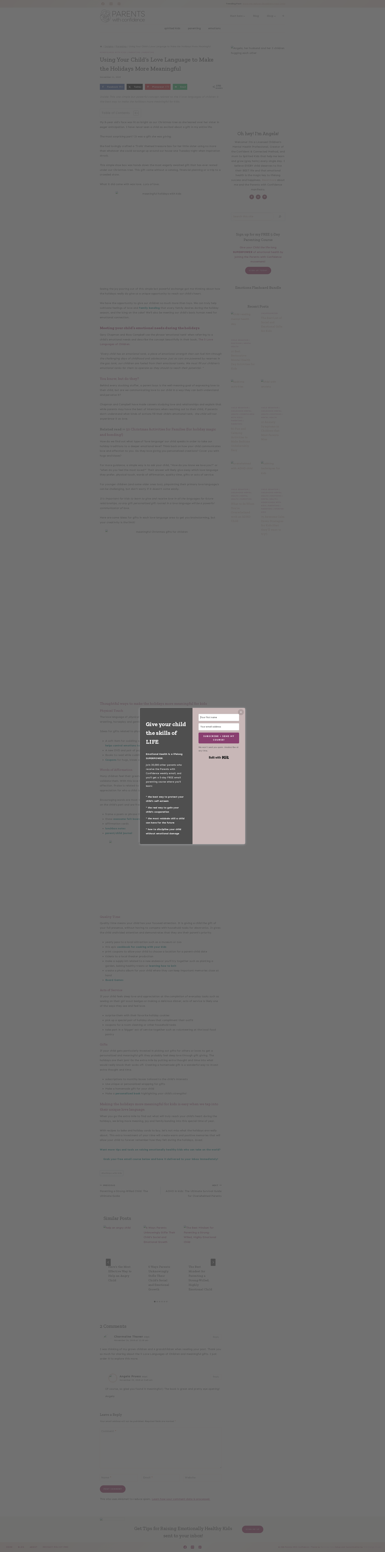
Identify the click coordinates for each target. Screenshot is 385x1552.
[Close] (241, 712)
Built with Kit (219, 757)
